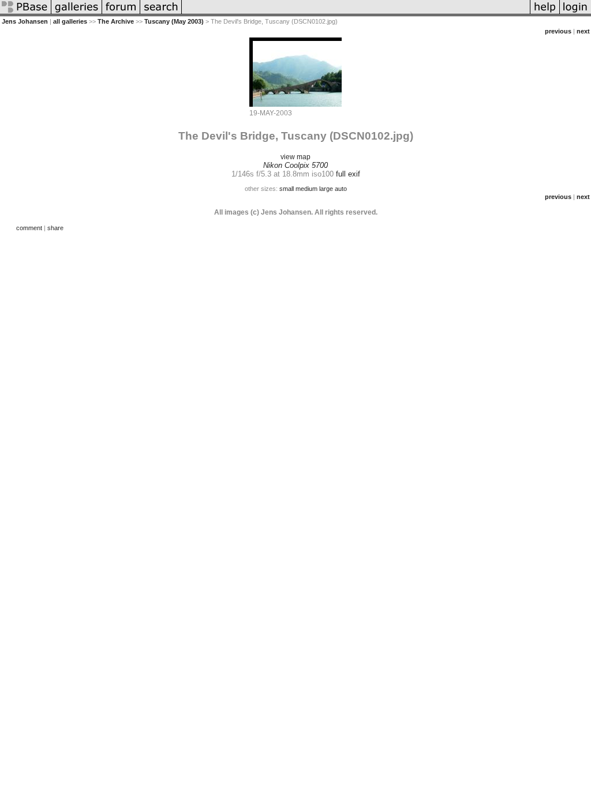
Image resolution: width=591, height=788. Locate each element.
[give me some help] (545, 13)
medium (306, 188)
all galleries (70, 21)
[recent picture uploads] (76, 13)
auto (341, 188)
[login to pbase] (575, 13)
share (55, 227)
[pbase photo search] (161, 13)
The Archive (116, 21)
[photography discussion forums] (121, 13)
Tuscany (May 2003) (174, 21)
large (326, 188)
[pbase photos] (25, 13)
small (286, 188)
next (583, 31)
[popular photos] (356, 13)
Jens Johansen (25, 21)
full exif (348, 174)
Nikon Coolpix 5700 (295, 165)
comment (29, 227)
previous (558, 31)
